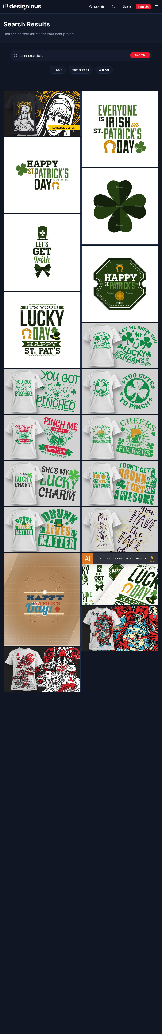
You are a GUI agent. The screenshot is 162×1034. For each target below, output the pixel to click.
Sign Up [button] (143, 6)
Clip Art (104, 69)
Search (140, 55)
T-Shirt (57, 69)
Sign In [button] (126, 6)
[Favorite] (75, 130)
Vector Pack (80, 69)
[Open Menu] (156, 7)
